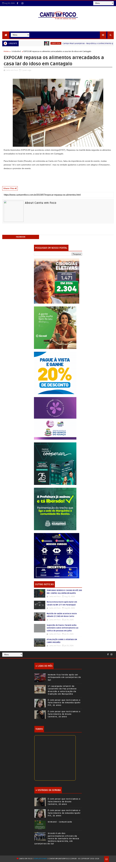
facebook (20, 237)
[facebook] (17, 3)
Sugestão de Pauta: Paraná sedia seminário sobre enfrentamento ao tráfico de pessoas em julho (62, 628)
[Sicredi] (55, 327)
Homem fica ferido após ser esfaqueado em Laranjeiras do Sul (64, 677)
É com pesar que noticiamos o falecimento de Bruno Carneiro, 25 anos (64, 714)
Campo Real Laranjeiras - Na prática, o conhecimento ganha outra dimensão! (80, 43)
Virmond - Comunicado (60, 822)
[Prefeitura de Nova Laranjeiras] (55, 372)
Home (6, 51)
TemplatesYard (40, 859)
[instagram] (22, 3)
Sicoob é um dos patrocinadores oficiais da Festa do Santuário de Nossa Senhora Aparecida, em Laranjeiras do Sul (56, 838)
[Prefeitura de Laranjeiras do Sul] (56, 280)
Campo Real (38, 43)
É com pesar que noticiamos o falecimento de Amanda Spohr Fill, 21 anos (64, 702)
